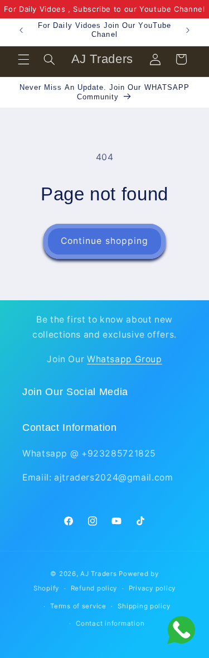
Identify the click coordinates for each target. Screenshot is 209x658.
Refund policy (94, 588)
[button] (23, 59)
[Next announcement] (188, 30)
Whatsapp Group (124, 359)
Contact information (110, 623)
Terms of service (78, 606)
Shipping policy (144, 606)
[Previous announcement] (21, 30)
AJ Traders (98, 574)
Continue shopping (104, 241)
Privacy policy (152, 588)
